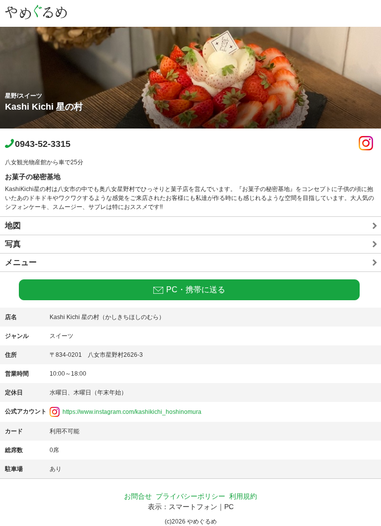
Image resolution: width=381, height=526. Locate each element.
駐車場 (14, 468)
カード (14, 431)
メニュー (21, 262)
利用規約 (243, 496)
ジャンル (17, 335)
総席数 (14, 450)
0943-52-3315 (42, 144)
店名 (11, 317)
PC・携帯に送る (195, 289)
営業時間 (17, 373)
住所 (11, 354)
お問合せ (138, 496)
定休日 (14, 392)
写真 (13, 244)
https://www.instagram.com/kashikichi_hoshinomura (132, 411)
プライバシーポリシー (190, 496)
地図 (13, 226)
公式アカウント (26, 411)
